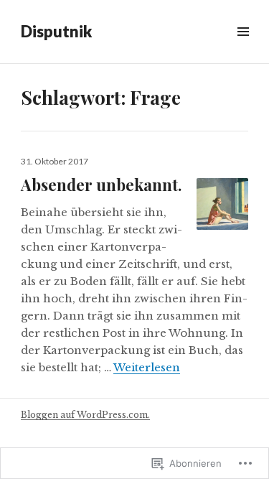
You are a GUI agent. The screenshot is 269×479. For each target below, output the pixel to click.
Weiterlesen (146, 367)
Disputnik (56, 31)
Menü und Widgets (243, 48)
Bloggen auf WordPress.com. (85, 414)
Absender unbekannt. (101, 184)
